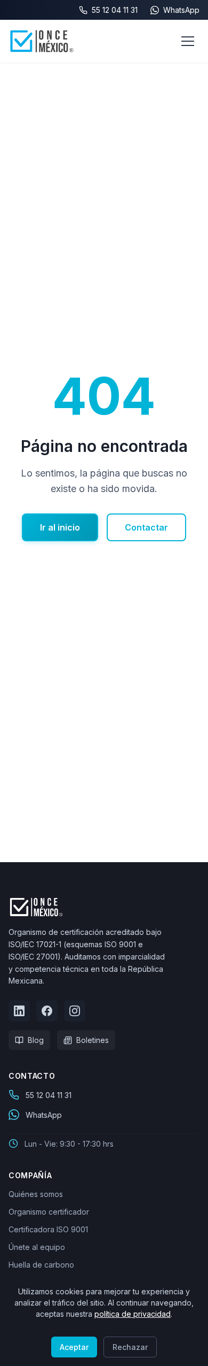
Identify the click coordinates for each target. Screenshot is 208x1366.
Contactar (146, 527)
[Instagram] (74, 1011)
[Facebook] (47, 1011)
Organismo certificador (49, 1211)
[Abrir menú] (187, 41)
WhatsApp (44, 1114)
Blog (36, 1040)
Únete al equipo (37, 1247)
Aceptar (74, 1347)
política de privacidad (132, 1313)
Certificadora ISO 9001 (48, 1229)
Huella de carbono (41, 1264)
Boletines (92, 1040)
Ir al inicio (60, 527)
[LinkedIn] (19, 1011)
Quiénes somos (36, 1194)
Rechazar (130, 1347)
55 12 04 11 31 (48, 1095)
